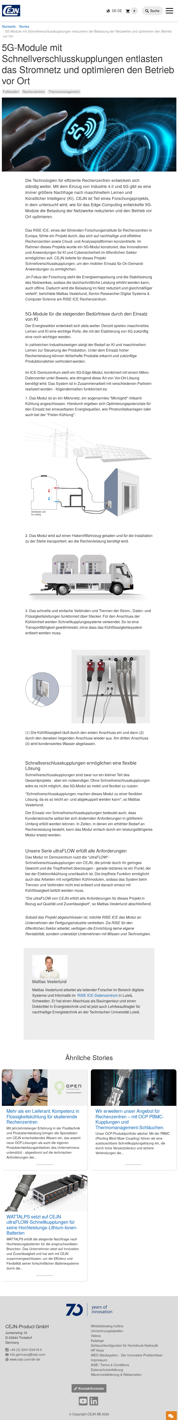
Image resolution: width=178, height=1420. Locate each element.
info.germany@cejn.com (27, 1354)
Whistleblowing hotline (107, 1326)
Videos (96, 1335)
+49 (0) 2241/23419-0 (26, 1349)
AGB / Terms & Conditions (110, 1364)
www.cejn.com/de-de (25, 1359)
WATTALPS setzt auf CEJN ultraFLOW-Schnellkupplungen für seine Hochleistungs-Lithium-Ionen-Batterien (42, 1224)
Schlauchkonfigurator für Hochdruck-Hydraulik (124, 1345)
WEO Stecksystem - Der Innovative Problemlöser (127, 1355)
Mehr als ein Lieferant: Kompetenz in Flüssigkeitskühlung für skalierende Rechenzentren (42, 1116)
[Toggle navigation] (169, 10)
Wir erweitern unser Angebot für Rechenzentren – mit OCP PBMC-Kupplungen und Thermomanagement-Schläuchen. (129, 1119)
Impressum (99, 1360)
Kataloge (97, 1340)
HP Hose (97, 1350)
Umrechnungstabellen (107, 1330)
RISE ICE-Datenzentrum (97, 995)
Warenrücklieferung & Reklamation (116, 1374)
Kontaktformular (91, 1388)
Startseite (9, 26)
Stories (24, 26)
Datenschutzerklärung (107, 1369)
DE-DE (116, 10)
